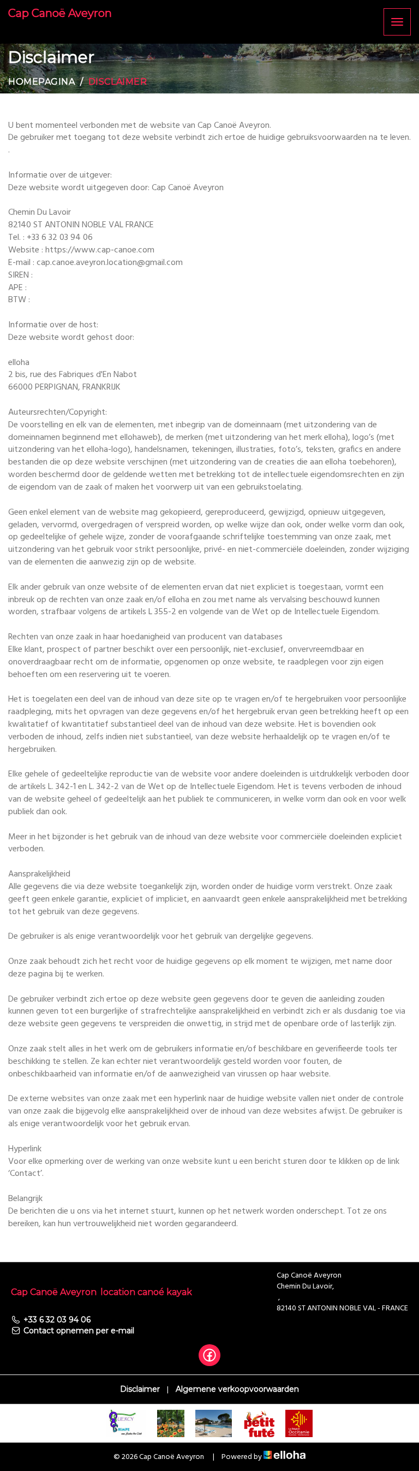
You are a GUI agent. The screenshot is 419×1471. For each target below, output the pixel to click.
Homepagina (41, 82)
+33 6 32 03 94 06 (57, 1320)
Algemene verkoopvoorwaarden (237, 1389)
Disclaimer (140, 1389)
